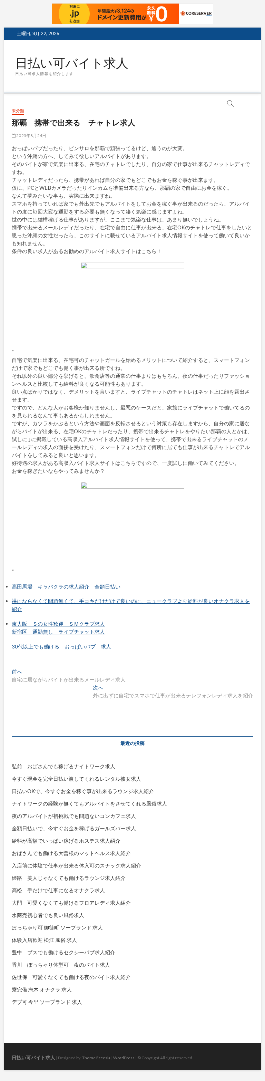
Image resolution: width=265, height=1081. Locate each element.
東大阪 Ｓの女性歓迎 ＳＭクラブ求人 (58, 624)
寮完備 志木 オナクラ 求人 (42, 989)
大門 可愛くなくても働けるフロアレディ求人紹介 (71, 903)
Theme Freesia (96, 1057)
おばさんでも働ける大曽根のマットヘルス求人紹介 (71, 853)
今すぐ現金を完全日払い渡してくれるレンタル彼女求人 (76, 779)
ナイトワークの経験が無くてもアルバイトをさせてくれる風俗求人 (89, 803)
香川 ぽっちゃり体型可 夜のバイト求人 (61, 965)
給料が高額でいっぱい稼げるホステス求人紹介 (66, 841)
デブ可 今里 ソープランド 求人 (47, 1002)
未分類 (18, 110)
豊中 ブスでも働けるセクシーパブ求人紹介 (63, 952)
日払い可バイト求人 (71, 63)
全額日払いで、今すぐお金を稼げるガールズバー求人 (74, 828)
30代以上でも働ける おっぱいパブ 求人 (61, 646)
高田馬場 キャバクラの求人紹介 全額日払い (66, 586)
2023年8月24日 (31, 135)
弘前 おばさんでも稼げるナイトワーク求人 (63, 766)
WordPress (124, 1057)
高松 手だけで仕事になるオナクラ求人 (58, 890)
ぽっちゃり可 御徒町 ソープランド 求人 (57, 927)
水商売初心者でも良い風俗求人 (48, 915)
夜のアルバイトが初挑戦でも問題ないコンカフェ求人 (74, 816)
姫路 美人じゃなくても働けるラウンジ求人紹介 (69, 878)
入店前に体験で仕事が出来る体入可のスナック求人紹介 (76, 865)
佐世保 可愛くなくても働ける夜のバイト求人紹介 (71, 977)
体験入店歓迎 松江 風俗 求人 (44, 940)
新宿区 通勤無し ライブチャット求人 (58, 631)
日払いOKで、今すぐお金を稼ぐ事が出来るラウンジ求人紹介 (83, 791)
